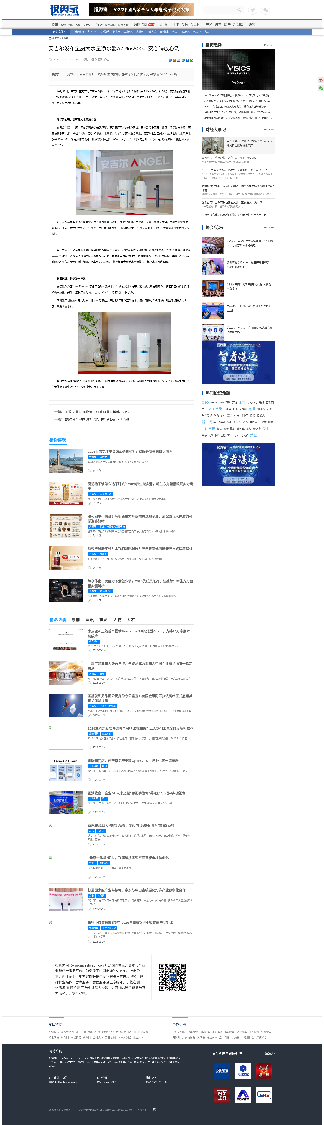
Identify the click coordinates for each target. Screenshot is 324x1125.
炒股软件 (106, 733)
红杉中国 (266, 1031)
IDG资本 (229, 1031)
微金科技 (185, 31)
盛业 (104, 798)
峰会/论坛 (214, 227)
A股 (78, 24)
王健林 (263, 422)
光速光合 (261, 1037)
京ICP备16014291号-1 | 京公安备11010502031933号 (105, 1110)
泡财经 (92, 1031)
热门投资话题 (218, 393)
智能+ (92, 863)
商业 (223, 415)
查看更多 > (270, 1053)
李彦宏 (237, 422)
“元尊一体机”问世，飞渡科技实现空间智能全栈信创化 (128, 858)
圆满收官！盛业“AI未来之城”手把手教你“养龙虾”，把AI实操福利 (137, 793)
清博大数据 (124, 1037)
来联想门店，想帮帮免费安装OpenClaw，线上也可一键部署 (133, 761)
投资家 (55, 38)
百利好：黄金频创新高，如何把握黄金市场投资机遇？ (98, 411)
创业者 (261, 409)
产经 (209, 25)
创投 (71, 24)
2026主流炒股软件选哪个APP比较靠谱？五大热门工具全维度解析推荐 (140, 728)
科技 (175, 25)
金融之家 (98, 1037)
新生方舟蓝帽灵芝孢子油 (112, 526)
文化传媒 (151, 31)
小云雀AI (93, 641)
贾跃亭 (257, 428)
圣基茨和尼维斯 (108, 706)
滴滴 (245, 422)
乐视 (261, 402)
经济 (219, 428)
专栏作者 (252, 402)
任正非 (227, 409)
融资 (249, 428)
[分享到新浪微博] (178, 60)
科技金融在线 (106, 1031)
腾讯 (233, 428)
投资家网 (79, 31)
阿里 (211, 435)
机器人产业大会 (201, 31)
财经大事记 (216, 129)
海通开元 (177, 1037)
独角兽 (253, 422)
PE (212, 402)
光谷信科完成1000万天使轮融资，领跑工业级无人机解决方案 (237, 101)
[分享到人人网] (187, 60)
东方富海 (217, 1031)
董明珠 (241, 428)
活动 (163, 25)
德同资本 (205, 1031)
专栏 (131, 619)
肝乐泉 (103, 554)
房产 (227, 25)
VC (217, 402)
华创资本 (241, 1031)
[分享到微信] (191, 60)
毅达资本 (212, 1037)
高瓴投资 (190, 1037)
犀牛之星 (81, 1031)
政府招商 (140, 25)
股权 (226, 428)
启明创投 (224, 1037)
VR (222, 402)
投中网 (132, 1031)
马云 (236, 435)
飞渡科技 (103, 863)
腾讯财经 (143, 1031)
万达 (234, 402)
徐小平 (245, 415)
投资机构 (110, 24)
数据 (99, 25)
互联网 (195, 25)
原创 (76, 619)
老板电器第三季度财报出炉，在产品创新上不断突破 (96, 419)
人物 (117, 619)
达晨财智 (249, 1037)
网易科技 (76, 1037)
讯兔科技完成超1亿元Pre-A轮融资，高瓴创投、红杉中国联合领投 (239, 117)
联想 (104, 766)
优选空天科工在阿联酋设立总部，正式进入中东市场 (232, 202)
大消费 (139, 31)
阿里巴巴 (220, 435)
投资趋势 (214, 45)
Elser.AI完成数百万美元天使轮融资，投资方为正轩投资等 (235, 106)
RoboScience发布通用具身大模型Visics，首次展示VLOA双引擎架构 (241, 95)
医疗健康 (164, 31)
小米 (236, 415)
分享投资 (192, 1031)
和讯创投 (54, 1037)
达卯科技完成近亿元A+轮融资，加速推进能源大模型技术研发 (237, 112)
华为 (216, 415)
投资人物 (123, 24)
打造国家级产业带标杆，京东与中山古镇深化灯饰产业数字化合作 (137, 890)
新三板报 (110, 1037)
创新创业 (104, 31)
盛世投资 (254, 1031)
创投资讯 (207, 415)
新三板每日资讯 (222, 422)
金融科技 (128, 31)
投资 (103, 619)
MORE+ (269, 44)
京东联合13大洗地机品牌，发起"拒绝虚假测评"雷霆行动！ (132, 825)
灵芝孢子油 (105, 494)
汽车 (218, 25)
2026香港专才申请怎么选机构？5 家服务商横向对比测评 (130, 452)
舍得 (102, 674)
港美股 (87, 24)
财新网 (65, 1037)
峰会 (174, 31)
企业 (235, 409)
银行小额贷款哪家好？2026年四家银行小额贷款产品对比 (130, 923)
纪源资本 (237, 1037)
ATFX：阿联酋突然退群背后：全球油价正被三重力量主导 (235, 169)
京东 (91, 831)
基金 (229, 415)
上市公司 (92, 31)
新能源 (116, 31)
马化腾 (245, 435)
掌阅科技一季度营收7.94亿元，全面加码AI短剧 (229, 157)
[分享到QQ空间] (174, 60)
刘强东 (244, 409)
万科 (228, 402)
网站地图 (142, 1110)
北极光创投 (178, 1031)
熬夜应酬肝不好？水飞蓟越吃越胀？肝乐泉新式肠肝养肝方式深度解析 (140, 549)
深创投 (201, 1037)
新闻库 (238, 25)
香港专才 (104, 457)
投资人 (261, 415)
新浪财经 (121, 1031)
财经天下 (138, 1037)
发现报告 (54, 1031)
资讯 (54, 25)
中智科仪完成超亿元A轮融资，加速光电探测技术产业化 (234, 214)
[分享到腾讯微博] (183, 60)
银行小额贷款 (109, 928)
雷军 (229, 435)
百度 (204, 428)
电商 (270, 422)
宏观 (63, 24)
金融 (184, 25)
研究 (252, 25)
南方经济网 (67, 1031)
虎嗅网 (87, 1037)
